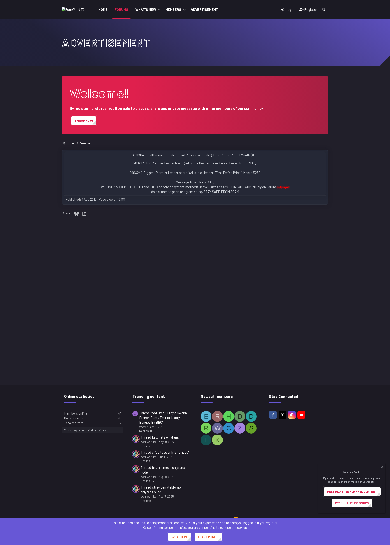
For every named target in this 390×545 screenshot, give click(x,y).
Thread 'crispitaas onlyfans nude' (165, 452)
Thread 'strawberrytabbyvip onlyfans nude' (161, 489)
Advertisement (204, 9)
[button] (159, 9)
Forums (121, 9)
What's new (145, 9)
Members (173, 9)
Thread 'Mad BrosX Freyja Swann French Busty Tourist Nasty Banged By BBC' (163, 417)
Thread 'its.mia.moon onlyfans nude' (163, 469)
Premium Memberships (352, 503)
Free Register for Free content (352, 491)
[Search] (323, 9)
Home (102, 9)
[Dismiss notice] (381, 468)
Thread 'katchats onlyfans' (160, 437)
